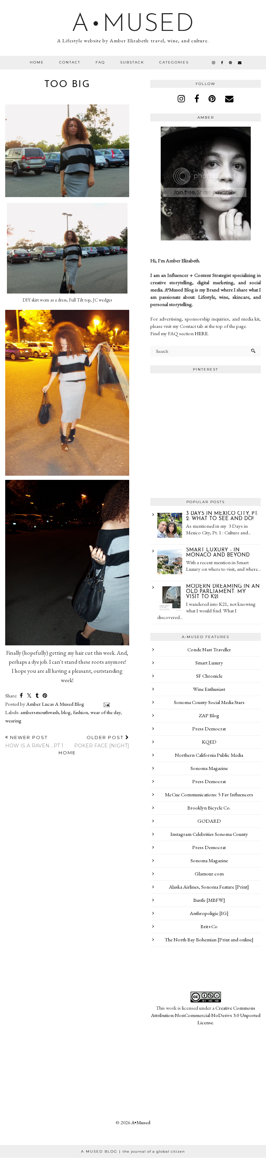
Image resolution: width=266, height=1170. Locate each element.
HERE (201, 333)
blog (66, 712)
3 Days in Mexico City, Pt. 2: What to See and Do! (222, 516)
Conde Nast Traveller (209, 649)
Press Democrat (209, 728)
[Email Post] (105, 704)
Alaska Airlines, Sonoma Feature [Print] (209, 886)
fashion (80, 712)
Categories (174, 62)
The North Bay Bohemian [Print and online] (209, 939)
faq (100, 62)
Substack (132, 62)
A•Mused (133, 24)
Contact (69, 62)
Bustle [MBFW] (209, 900)
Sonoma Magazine (209, 768)
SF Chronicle (209, 675)
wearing (13, 720)
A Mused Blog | (133, 1151)
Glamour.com (209, 873)
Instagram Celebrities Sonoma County (209, 834)
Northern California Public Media (209, 755)
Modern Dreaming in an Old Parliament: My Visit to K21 (223, 592)
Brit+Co (209, 926)
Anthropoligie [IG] (209, 913)
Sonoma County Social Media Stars (209, 702)
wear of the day (105, 712)
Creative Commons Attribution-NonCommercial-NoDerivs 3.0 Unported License (205, 1015)
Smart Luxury (209, 662)
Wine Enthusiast (209, 689)
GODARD (209, 820)
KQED (209, 741)
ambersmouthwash (39, 712)
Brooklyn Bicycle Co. (209, 807)
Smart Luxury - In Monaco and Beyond (218, 553)
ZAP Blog (209, 715)
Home (37, 62)
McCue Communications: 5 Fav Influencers (209, 794)
